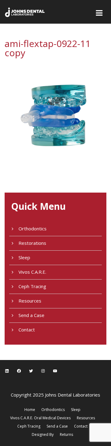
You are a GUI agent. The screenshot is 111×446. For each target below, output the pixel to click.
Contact (26, 330)
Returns (66, 434)
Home (29, 409)
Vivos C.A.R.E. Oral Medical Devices (40, 418)
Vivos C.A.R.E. (32, 272)
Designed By (43, 434)
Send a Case (31, 315)
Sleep (24, 257)
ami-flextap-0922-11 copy (48, 48)
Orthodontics (32, 228)
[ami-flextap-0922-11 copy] (55, 111)
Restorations (32, 243)
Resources (29, 301)
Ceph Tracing (32, 286)
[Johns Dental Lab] (25, 12)
